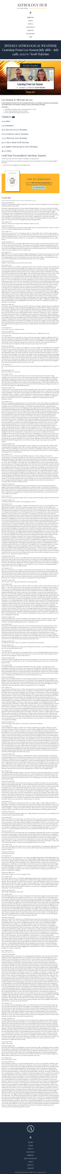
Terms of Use (33, 1172)
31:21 (3, 138)
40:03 (4, 142)
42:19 (4, 146)
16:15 (3, 129)
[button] (30, 77)
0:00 (3, 121)
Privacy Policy (42, 1172)
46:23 (4, 151)
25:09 (4, 134)
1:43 (3, 125)
